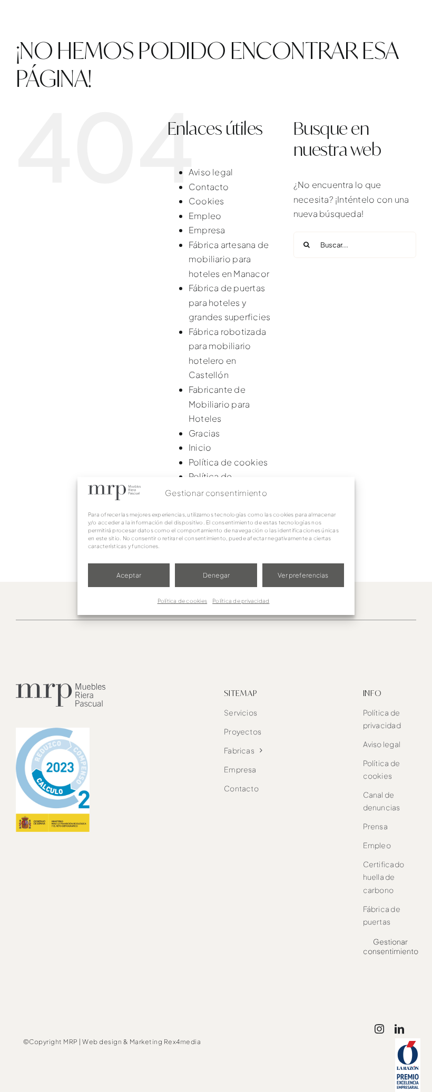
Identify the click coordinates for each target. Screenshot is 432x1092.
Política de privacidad (240, 601)
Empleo (205, 215)
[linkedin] (399, 1029)
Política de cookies (183, 601)
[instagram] (379, 1029)
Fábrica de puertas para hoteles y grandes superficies (230, 302)
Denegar (216, 575)
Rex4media (182, 1042)
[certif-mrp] (53, 731)
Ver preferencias (303, 575)
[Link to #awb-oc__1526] (409, 19)
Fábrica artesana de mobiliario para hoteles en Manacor (229, 259)
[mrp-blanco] (58, 9)
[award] (407, 1042)
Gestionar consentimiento (390, 946)
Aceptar (128, 575)
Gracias (204, 433)
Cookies (206, 200)
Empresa (207, 229)
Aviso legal (211, 171)
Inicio (200, 447)
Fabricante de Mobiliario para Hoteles (219, 404)
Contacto (209, 186)
